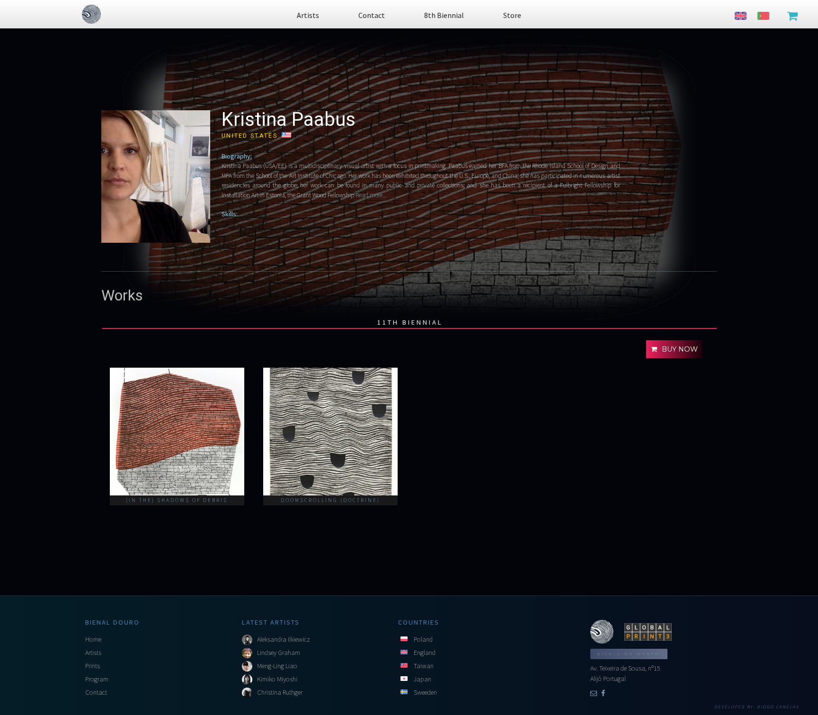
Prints (92, 666)
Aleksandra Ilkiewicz (283, 639)
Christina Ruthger (279, 692)
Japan (422, 679)
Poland (423, 639)
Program (96, 679)
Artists (93, 652)
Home (93, 639)
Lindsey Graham (278, 652)
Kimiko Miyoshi (277, 679)
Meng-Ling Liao (277, 666)
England (425, 652)
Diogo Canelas (778, 707)
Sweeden (425, 692)
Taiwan (424, 666)
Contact (96, 692)
